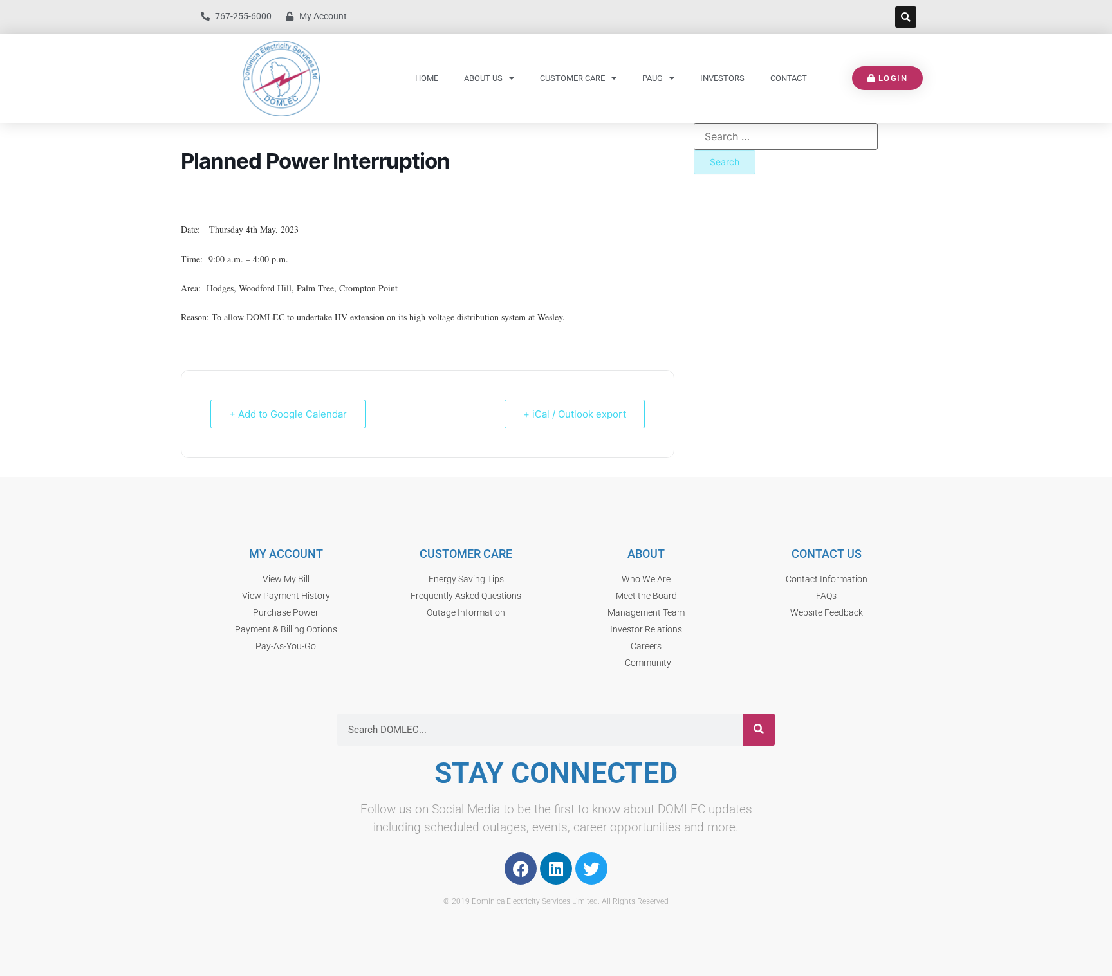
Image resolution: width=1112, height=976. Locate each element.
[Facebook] (521, 868)
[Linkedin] (556, 868)
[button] (905, 17)
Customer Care (572, 78)
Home (426, 78)
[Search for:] (786, 136)
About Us (483, 78)
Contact (788, 78)
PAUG (652, 78)
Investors (722, 78)
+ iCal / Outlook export (574, 414)
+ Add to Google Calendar (288, 414)
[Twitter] (591, 868)
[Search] (759, 730)
